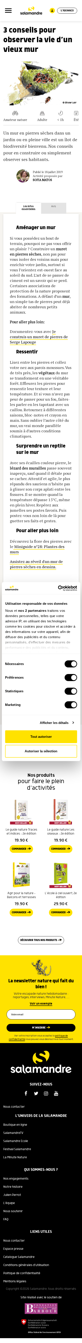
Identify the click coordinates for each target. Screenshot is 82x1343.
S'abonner (67, 10)
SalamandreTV (13, 1133)
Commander (19, 849)
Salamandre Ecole (15, 1141)
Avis (53, 206)
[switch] (71, 677)
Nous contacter (14, 1107)
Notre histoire (13, 1187)
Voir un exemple (41, 1003)
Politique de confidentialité (21, 1273)
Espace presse (13, 1249)
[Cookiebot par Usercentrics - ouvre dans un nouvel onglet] (58, 588)
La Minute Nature (15, 1157)
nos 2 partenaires (32, 610)
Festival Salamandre (17, 1149)
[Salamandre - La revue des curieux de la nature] (31, 11)
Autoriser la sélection (41, 751)
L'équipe (9, 1203)
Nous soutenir (13, 1211)
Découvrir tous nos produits (38, 940)
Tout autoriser (41, 736)
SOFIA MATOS (42, 180)
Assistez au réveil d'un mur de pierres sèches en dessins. (36, 564)
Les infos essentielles (28, 208)
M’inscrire (38, 1027)
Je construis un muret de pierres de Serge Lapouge (39, 337)
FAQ (6, 1219)
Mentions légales (14, 1281)
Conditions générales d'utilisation (26, 1265)
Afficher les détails (54, 723)
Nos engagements (15, 1178)
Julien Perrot (12, 1195)
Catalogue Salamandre (19, 1257)
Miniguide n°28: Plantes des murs (37, 549)
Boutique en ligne (15, 1125)
